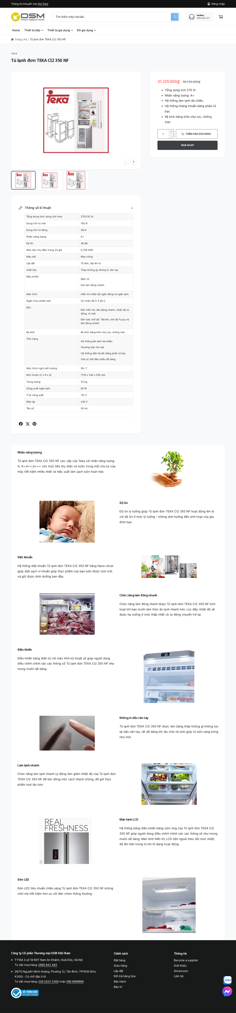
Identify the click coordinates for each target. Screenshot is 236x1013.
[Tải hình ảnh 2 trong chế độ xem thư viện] (49, 180)
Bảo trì (118, 987)
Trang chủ (21, 39)
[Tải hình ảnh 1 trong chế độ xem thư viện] (23, 180)
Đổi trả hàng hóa (124, 976)
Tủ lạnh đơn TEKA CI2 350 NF (48, 39)
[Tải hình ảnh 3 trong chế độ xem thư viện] (76, 180)
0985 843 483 (47, 965)
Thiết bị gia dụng (58, 30)
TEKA (14, 53)
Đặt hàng (119, 960)
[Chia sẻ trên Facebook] (20, 423)
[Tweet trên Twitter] (27, 423)
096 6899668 (75, 981)
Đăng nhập (218, 3)
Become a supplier (186, 960)
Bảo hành (120, 981)
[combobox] (116, 17)
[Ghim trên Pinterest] (34, 423)
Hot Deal (43, 3)
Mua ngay (187, 145)
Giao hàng (120, 965)
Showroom (181, 971)
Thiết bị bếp (32, 30)
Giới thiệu (180, 965)
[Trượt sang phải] (133, 162)
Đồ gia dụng (85, 30)
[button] (221, 17)
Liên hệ (178, 976)
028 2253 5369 (48, 981)
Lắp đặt (118, 971)
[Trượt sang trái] (126, 162)
